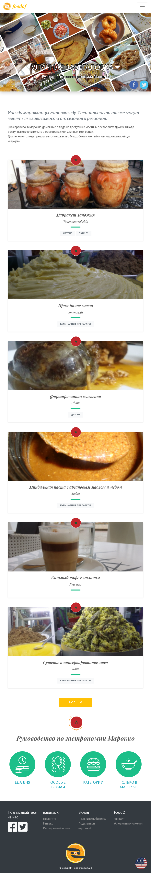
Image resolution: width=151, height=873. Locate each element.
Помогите (49, 819)
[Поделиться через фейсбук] (133, 84)
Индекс (48, 823)
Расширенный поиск (56, 828)
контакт (119, 819)
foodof (19, 6)
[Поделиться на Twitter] (144, 84)
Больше (75, 702)
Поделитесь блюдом (92, 819)
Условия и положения (128, 823)
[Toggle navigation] (142, 6)
